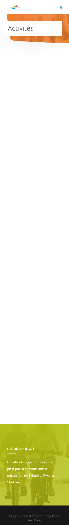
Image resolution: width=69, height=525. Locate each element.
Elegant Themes (31, 516)
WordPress (34, 520)
